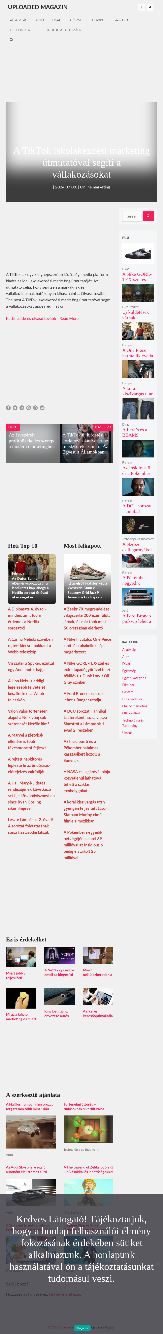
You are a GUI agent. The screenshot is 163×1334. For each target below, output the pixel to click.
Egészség (76, 20)
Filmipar (99, 20)
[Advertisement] (81, 72)
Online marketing (95, 187)
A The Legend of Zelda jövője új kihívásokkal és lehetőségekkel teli (88, 1172)
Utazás (127, 733)
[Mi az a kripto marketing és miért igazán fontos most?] (21, 1005)
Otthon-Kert (21, 30)
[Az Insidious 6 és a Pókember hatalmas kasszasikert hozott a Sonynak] (138, 454)
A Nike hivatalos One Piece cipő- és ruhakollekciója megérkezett (87, 646)
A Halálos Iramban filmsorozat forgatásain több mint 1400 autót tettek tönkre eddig (29, 1109)
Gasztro (121, 20)
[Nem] (158, 1264)
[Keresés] (148, 216)
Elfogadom (82, 1328)
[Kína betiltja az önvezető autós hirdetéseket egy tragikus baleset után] (59, 1002)
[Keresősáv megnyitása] (11, 40)
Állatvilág (18, 20)
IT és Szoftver (130, 307)
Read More (69, 319)
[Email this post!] (42, 409)
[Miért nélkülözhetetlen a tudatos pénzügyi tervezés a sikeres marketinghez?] (98, 961)
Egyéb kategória (134, 678)
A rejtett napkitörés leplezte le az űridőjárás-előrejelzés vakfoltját (29, 765)
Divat (56, 20)
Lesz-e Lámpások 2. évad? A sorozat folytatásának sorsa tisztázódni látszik (30, 826)
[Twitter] (150, 7)
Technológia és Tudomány (81, 1149)
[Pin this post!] (28, 409)
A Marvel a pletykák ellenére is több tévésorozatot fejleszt (27, 741)
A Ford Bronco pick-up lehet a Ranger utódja (136, 621)
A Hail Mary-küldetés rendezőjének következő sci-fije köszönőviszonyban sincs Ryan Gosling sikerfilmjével (31, 796)
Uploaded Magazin (38, 7)
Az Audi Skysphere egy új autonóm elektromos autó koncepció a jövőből (26, 1172)
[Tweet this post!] (15, 409)
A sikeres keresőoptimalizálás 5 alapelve (98, 1016)
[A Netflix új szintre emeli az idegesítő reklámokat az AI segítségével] (59, 961)
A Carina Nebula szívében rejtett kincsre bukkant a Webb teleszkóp (30, 646)
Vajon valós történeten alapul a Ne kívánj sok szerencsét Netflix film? (28, 717)
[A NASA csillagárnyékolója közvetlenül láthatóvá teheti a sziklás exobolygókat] (138, 531)
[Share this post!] (8, 409)
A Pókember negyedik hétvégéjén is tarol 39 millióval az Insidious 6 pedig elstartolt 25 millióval (83, 845)
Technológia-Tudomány (61, 30)
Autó (39, 20)
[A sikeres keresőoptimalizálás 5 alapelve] (98, 1002)
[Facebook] (141, 7)
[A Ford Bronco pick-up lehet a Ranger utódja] (138, 603)
